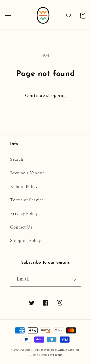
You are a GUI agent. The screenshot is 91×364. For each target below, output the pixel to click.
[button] (8, 15)
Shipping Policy (25, 240)
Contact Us (21, 227)
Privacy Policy (24, 213)
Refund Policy (24, 186)
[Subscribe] (74, 279)
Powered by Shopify (50, 355)
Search (16, 159)
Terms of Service (27, 200)
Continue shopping (45, 95)
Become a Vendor (27, 173)
